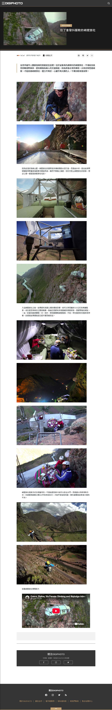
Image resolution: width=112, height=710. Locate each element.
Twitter (87, 55)
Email (92, 55)
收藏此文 (48, 55)
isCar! (22, 55)
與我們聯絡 (74, 701)
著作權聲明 (50, 701)
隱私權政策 (62, 701)
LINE (83, 55)
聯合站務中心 (87, 701)
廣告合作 (38, 701)
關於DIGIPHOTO (25, 701)
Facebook (78, 55)
